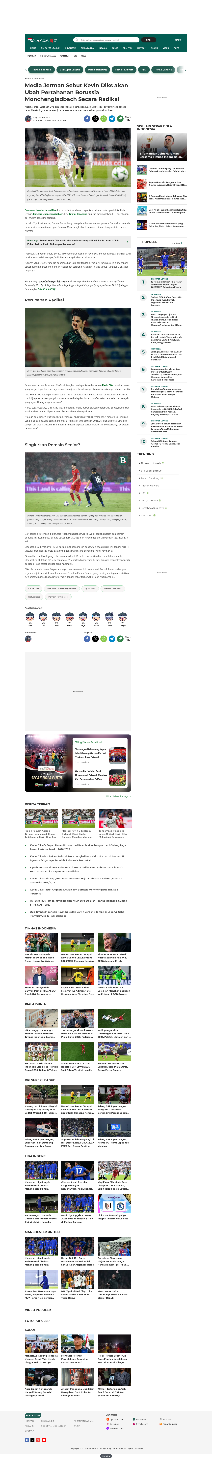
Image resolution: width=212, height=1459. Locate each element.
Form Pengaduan (84, 1421)
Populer (149, 242)
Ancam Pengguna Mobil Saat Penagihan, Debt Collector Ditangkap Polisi (77, 1392)
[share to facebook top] (87, 118)
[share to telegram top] (112, 118)
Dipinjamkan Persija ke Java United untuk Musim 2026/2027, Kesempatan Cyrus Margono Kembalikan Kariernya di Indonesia (166, 374)
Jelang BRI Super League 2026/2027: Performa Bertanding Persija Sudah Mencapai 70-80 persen (112, 1109)
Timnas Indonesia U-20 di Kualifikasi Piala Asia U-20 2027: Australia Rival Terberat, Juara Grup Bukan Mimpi (113, 957)
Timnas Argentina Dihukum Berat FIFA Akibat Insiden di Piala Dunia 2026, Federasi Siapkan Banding (77, 1033)
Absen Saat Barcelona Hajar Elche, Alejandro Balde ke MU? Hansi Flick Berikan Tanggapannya (41, 1294)
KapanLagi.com (170, 1424)
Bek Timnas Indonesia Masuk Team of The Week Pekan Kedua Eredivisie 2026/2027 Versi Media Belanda (39, 957)
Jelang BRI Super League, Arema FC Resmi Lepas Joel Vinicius (113, 1142)
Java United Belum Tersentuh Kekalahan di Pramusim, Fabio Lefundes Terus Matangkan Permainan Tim (167, 427)
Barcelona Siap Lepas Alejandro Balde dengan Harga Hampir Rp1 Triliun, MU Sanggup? (112, 1261)
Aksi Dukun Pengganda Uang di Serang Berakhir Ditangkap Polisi (39, 1392)
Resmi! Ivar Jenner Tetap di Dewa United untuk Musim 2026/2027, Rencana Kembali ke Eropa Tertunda (77, 957)
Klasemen (64, 56)
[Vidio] (38, 1440)
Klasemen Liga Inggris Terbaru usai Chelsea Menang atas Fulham (37, 1185)
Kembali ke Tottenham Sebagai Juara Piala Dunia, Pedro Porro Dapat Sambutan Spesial (113, 1066)
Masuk (178, 40)
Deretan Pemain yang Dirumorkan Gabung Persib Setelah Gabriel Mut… (167, 169)
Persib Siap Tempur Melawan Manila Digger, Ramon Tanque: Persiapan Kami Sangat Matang (167, 393)
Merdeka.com (116, 1428)
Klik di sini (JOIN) (46, 289)
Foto (176, 48)
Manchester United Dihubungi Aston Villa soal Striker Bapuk (113, 1294)
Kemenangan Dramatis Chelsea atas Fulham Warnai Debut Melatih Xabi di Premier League (41, 1218)
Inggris (103, 48)
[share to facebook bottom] (87, 638)
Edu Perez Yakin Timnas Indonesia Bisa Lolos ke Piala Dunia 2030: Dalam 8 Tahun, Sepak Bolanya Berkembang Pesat (41, 1066)
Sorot (30, 1330)
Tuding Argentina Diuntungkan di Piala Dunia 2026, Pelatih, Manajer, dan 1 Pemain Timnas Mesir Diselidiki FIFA (114, 1033)
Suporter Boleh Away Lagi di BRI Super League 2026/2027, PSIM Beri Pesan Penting (77, 1142)
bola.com (92, 1448)
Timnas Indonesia (78, 214)
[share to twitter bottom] (95, 638)
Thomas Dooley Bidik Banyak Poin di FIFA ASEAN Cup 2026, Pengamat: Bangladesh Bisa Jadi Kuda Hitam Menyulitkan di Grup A (40, 990)
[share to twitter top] (95, 118)
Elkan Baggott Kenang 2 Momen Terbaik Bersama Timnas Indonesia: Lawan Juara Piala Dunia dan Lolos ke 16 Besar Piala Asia (40, 1033)
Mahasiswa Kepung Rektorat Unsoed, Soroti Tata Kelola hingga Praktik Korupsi (41, 1359)
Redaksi (29, 1426)
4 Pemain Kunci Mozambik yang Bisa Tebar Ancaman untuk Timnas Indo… (168, 197)
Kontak (29, 1421)
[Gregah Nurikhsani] (29, 118)
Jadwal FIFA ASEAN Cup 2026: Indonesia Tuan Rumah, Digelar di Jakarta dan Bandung (166, 301)
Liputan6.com (117, 1419)
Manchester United (42, 1232)
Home (33, 48)
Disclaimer (47, 1421)
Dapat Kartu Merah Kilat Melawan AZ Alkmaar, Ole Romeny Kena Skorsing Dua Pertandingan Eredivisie (77, 990)
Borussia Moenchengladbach (48, 214)
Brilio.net (114, 1424)
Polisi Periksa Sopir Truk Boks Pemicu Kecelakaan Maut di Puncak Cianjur (112, 1359)
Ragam (154, 48)
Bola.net (167, 1419)
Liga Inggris (35, 1156)
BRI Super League (50, 48)
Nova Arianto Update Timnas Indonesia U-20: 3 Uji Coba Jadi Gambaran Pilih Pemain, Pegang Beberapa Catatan (166, 410)
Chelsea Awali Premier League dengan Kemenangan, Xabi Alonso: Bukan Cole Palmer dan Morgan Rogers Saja (76, 1185)
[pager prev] (26, 70)
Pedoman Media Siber (53, 1426)
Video (166, 48)
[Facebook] (27, 1440)
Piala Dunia (87, 48)
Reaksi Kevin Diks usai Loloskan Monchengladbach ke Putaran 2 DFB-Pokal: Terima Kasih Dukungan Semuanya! (114, 990)
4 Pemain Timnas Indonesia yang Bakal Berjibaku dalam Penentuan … (167, 224)
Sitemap (29, 1431)
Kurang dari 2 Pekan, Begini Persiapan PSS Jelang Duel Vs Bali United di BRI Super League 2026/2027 (41, 1109)
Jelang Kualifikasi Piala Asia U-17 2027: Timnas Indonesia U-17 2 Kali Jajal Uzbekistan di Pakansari (166, 355)
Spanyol (127, 48)
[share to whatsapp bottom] (103, 638)
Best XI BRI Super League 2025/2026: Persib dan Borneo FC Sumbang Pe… (167, 211)
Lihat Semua (176, 243)
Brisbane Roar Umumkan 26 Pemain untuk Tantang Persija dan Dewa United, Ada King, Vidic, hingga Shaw (166, 338)
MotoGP (141, 48)
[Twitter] (32, 1440)
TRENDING (145, 454)
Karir (77, 1426)
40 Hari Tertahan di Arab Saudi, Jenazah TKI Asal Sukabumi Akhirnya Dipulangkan (112, 1392)
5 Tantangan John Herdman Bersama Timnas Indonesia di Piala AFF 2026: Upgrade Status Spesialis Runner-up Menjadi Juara (161, 155)
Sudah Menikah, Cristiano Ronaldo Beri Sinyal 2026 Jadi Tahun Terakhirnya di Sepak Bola (76, 1066)
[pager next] (186, 70)
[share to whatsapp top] (103, 118)
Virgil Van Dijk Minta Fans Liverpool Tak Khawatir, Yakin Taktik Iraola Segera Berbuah (112, 1185)
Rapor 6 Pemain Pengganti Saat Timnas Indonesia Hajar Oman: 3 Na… (168, 183)
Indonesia (70, 48)
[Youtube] (44, 1440)
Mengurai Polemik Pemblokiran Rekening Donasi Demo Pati (74, 1359)
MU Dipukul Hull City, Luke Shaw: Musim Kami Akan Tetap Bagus (76, 1294)
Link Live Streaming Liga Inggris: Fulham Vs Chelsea (113, 1217)
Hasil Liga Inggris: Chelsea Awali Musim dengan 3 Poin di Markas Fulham (77, 1218)
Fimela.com (142, 1424)
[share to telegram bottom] (112, 638)
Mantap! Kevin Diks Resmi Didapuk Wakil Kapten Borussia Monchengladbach (77, 833)
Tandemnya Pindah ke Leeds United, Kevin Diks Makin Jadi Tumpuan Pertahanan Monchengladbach (113, 833)
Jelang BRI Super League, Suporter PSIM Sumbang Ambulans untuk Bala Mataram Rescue (39, 1142)
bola (42, 40)
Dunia (115, 48)
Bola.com (141, 1419)
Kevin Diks (50, 210)
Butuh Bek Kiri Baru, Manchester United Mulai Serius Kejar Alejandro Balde (77, 1261)
